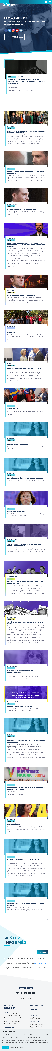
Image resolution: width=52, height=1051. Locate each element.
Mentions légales (26, 998)
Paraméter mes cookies (16, 1047)
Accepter (5, 1047)
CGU (26, 997)
